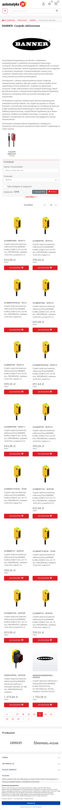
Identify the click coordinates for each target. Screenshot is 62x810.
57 (17, 714)
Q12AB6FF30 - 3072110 (42, 427)
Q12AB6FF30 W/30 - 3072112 (45, 365)
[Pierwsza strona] (7, 714)
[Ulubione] (49, 4)
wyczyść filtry (40, 192)
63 (51, 714)
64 (7, 719)
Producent (8, 176)
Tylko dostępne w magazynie (19, 186)
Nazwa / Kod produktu (13, 167)
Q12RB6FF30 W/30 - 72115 (15, 303)
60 (34, 714)
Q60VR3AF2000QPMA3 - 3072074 (43, 676)
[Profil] (43, 4)
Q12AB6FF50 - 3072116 (42, 241)
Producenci (22, 20)
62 (46, 714)
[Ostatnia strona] (28, 719)
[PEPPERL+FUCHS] (46, 743)
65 (13, 719)
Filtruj (53, 192)
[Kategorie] (5, 10)
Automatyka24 (9, 20)
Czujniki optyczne (11, 154)
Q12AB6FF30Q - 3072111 (14, 427)
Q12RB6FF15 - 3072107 (14, 551)
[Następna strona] (23, 719)
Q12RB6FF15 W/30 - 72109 (15, 489)
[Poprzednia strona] (12, 714)
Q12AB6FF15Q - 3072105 (14, 613)
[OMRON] (16, 743)
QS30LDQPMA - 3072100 (14, 675)
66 (18, 719)
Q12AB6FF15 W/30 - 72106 (44, 551)
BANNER (33, 20)
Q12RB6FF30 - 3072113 (14, 365)
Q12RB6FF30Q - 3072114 (43, 303)
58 (23, 714)
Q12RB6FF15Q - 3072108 (43, 489)
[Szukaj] (57, 10)
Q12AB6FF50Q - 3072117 (14, 241)
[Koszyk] (55, 4)
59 (29, 714)
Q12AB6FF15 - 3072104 (42, 613)
